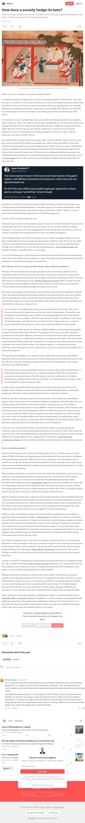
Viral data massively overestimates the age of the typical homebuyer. (28, 744)
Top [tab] (4, 721)
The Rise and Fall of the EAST (47, 280)
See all (6, 768)
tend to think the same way (67, 247)
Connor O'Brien (16, 732)
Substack (31, 818)
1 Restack (18, 636)
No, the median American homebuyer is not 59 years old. (28, 741)
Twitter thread (9, 158)
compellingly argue (39, 482)
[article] (42, 731)
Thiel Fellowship (8, 598)
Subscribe (69, 4)
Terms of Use (53, 777)
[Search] (81, 721)
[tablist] (11, 659)
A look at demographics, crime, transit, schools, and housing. (25, 730)
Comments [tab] (7, 659)
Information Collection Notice (42, 779)
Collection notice (58, 807)
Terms (48, 807)
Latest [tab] (10, 721)
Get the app (53, 813)
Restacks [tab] (16, 659)
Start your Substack (36, 813)
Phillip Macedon (11, 680)
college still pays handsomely (43, 549)
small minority (43, 517)
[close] (64, 748)
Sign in (79, 3)
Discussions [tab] (19, 721)
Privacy (42, 807)
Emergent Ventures (26, 598)
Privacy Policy (59, 779)
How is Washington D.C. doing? (16, 727)
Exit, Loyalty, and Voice (39, 563)
